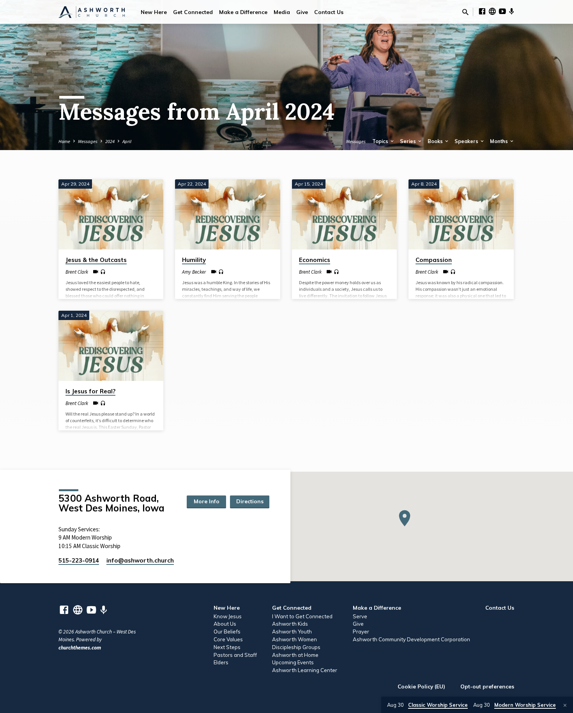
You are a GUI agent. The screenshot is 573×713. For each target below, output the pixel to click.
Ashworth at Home (295, 655)
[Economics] (344, 214)
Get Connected (193, 12)
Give (302, 12)
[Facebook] (482, 11)
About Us (225, 624)
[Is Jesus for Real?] (110, 346)
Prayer (361, 631)
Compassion (434, 260)
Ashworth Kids (290, 624)
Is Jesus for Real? (90, 391)
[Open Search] (465, 12)
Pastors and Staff (235, 655)
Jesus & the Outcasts (96, 260)
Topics (380, 141)
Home (64, 141)
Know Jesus (228, 616)
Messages (87, 141)
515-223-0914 (78, 560)
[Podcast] (512, 12)
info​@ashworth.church (140, 560)
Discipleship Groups (296, 647)
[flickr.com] (492, 11)
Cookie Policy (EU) (421, 686)
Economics (314, 260)
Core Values (228, 639)
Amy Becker (194, 272)
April (126, 141)
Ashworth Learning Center (304, 670)
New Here (154, 12)
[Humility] (227, 214)
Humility (194, 260)
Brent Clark (76, 272)
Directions (250, 501)
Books (436, 141)
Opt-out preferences (487, 686)
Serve (360, 616)
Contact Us (328, 12)
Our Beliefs (227, 631)
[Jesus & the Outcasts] (110, 214)
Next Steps (227, 647)
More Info (206, 501)
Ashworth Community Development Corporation (411, 639)
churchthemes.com (79, 647)
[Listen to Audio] (103, 272)
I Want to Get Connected (302, 616)
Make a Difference (243, 12)
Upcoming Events (293, 662)
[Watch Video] (95, 272)
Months (499, 141)
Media (282, 12)
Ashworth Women (294, 639)
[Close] (565, 705)
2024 (110, 141)
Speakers (467, 141)
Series (408, 141)
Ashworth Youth (292, 631)
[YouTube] (502, 11)
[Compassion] (461, 214)
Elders (221, 662)
